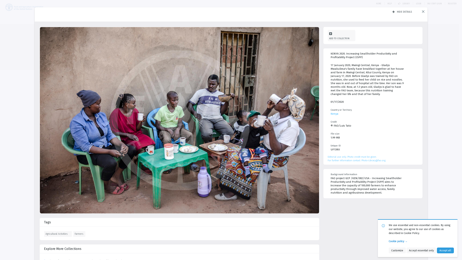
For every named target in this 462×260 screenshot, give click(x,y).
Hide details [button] (404, 11)
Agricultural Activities (56, 233)
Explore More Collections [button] (62, 249)
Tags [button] (47, 222)
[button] (423, 11)
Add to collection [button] (339, 38)
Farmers (79, 233)
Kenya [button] (334, 113)
